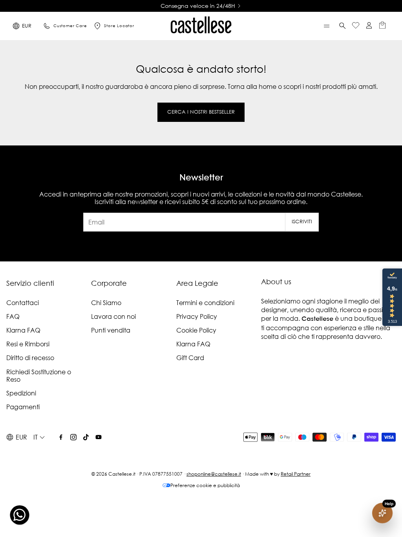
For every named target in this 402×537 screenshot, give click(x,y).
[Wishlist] (356, 26)
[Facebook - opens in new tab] (61, 437)
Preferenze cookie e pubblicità (205, 485)
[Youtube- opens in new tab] (98, 437)
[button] (326, 26)
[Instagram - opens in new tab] (73, 437)
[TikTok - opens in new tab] (86, 437)
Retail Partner (296, 474)
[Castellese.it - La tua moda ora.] (201, 26)
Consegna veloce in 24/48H (198, 6)
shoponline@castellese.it (213, 474)
